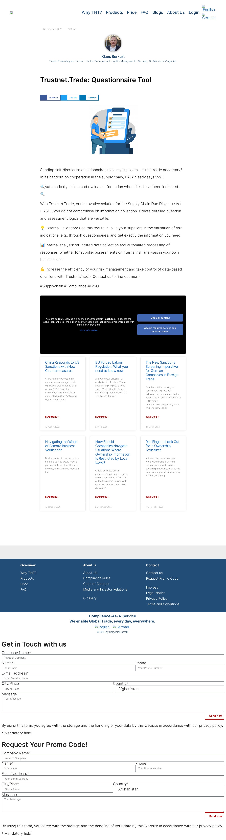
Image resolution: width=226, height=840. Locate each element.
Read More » (52, 417)
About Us (176, 12)
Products (114, 12)
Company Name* (16, 652)
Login (194, 12)
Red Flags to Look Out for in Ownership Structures (162, 446)
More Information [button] (89, 330)
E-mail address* (15, 673)
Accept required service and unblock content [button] (160, 329)
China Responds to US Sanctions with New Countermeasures (62, 366)
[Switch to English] (209, 8)
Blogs (157, 12)
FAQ (144, 12)
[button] (50, 98)
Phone (140, 663)
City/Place (10, 683)
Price (132, 12)
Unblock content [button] (160, 317)
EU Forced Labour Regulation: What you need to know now (111, 366)
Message (9, 694)
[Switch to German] (209, 16)
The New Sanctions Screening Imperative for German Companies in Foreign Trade (162, 370)
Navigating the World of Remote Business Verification (61, 446)
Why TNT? (92, 12)
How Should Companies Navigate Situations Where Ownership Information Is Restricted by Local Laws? (112, 452)
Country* (121, 683)
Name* (8, 663)
